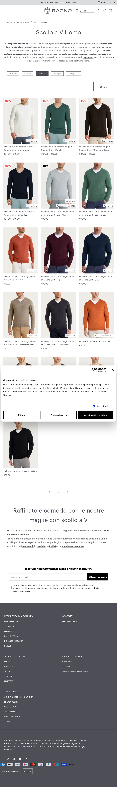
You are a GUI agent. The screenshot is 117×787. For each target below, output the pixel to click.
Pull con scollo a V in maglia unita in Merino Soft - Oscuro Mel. (57, 343)
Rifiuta (21, 415)
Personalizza (57, 415)
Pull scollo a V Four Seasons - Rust (95, 341)
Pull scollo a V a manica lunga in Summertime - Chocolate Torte (94, 148)
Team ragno (67, 661)
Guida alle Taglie (12, 621)
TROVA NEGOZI (108, 2)
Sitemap (7, 721)
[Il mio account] (99, 10)
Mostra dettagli (100, 406)
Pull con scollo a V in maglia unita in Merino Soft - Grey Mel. (57, 213)
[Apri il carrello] (110, 10)
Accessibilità (10, 711)
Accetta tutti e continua (95, 415)
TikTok (7, 671)
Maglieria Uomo (23, 22)
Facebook (9, 661)
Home (9, 22)
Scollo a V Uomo (40, 22)
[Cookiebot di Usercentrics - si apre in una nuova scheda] (93, 369)
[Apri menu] (6, 10)
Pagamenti (9, 631)
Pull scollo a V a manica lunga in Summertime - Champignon (19, 148)
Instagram (9, 666)
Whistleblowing (12, 716)
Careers (66, 666)
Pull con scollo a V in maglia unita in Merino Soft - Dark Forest (95, 213)
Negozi (7, 645)
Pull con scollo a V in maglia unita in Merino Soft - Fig (57, 278)
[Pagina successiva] (67, 491)
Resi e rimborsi (11, 636)
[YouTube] (20, 758)
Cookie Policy (11, 706)
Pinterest (8, 681)
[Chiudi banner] (113, 370)
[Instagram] (8, 758)
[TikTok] (26, 758)
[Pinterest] (14, 758)
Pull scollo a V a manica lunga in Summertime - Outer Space (19, 213)
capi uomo (88, 57)
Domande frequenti (13, 641)
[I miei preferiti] (104, 10)
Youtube (8, 676)
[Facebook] (2, 758)
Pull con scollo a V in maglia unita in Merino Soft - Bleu (95, 278)
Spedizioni (9, 626)
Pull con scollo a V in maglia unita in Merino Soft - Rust (19, 278)
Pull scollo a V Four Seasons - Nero (20, 471)
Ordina (104, 86)
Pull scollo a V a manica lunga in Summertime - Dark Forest (56, 148)
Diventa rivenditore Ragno (75, 671)
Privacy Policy (11, 701)
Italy (26, 771)
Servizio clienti (69, 621)
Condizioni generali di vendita (18, 697)
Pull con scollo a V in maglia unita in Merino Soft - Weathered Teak (19, 343)
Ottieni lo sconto (97, 576)
